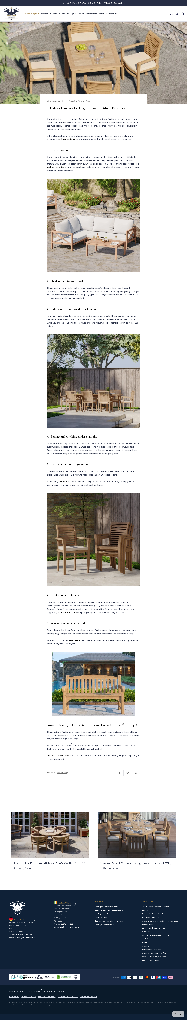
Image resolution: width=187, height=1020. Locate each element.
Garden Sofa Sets (49, 14)
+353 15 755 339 (66, 924)
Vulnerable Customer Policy (68, 996)
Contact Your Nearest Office (154, 953)
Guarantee (147, 932)
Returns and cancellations (153, 928)
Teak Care (146, 939)
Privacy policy (148, 924)
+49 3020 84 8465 (24, 934)
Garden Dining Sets (30, 14)
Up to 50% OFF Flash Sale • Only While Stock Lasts (93, 3)
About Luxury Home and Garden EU (157, 907)
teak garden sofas (55, 167)
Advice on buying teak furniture (155, 935)
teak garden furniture (68, 139)
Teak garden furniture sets (106, 907)
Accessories (91, 14)
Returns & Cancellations (46, 996)
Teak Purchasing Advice (88, 996)
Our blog (146, 910)
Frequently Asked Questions (154, 914)
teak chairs (63, 481)
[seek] (177, 13)
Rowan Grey (84, 101)
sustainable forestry (67, 612)
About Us (113, 14)
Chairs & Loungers (67, 14)
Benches (103, 14)
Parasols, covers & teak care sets (109, 921)
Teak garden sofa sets (104, 924)
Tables (81, 14)
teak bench (74, 640)
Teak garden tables (103, 917)
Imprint (145, 942)
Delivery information (150, 917)
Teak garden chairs (103, 914)
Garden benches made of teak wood (110, 910)
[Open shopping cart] (182, 13)
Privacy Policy (14, 996)
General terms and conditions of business (160, 921)
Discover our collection (58, 755)
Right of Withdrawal (150, 960)
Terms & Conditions (28, 996)
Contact (145, 946)
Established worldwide (151, 949)
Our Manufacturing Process (154, 957)
